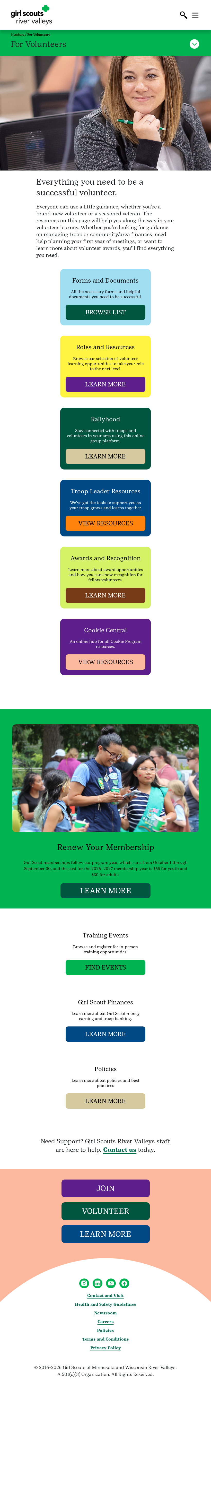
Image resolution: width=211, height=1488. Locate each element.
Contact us (119, 1149)
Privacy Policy (105, 1347)
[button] (184, 15)
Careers (106, 1321)
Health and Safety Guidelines (105, 1304)
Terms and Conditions (105, 1339)
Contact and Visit (105, 1295)
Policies (105, 1330)
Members (17, 34)
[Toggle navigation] (195, 15)
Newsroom (105, 1313)
